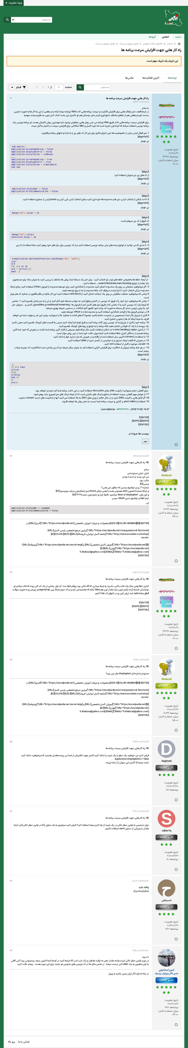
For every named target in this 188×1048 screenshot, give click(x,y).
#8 (11, 950)
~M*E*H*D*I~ (122, 409)
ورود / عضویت (15, 3)
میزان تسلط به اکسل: (168, 160)
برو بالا (11, 1042)
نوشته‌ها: (173, 157)
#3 (11, 572)
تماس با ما (24, 1042)
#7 (11, 881)
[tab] (172, 78)
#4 (11, 660)
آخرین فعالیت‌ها (150, 78)
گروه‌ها (152, 37)
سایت (178, 37)
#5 (11, 741)
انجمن (165, 37)
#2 (11, 456)
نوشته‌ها (172, 78)
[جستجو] (7, 20)
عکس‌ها (129, 78)
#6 (11, 811)
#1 (11, 98)
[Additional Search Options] (13, 20)
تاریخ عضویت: (171, 150)
